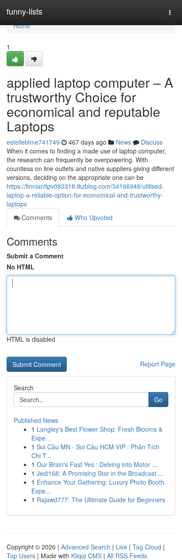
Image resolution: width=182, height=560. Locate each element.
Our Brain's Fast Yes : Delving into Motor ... (97, 464)
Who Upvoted (93, 217)
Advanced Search (85, 546)
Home (21, 25)
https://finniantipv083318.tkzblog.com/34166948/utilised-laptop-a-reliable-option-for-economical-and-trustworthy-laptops (85, 195)
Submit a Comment (35, 255)
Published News (36, 420)
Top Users (21, 555)
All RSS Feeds (127, 555)
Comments (36, 217)
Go (158, 399)
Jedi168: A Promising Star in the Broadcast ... (100, 473)
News (123, 142)
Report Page (157, 363)
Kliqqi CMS (86, 555)
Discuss (152, 142)
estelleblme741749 (33, 142)
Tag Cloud (147, 546)
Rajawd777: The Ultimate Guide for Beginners (101, 499)
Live (121, 546)
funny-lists (24, 11)
